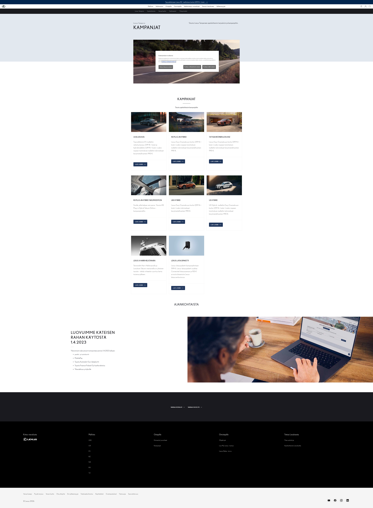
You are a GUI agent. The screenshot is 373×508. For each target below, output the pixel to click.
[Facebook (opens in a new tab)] (335, 500)
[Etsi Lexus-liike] (361, 6)
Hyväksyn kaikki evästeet (209, 67)
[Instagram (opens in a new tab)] (341, 500)
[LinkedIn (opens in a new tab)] (347, 500)
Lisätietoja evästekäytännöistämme (169, 61)
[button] (7, 6)
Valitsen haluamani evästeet (166, 67)
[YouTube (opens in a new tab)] (329, 500)
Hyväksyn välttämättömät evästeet (192, 67)
